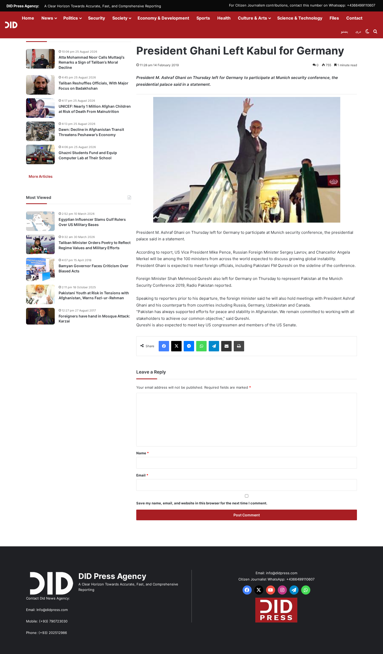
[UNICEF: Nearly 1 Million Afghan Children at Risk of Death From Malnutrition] (40, 108)
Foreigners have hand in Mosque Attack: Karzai (94, 318)
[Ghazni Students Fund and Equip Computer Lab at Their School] (40, 154)
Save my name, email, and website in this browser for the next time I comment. (201, 503)
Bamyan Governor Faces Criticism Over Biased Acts (93, 268)
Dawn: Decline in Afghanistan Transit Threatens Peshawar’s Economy (91, 132)
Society (119, 18)
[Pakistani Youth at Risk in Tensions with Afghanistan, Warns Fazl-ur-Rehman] (40, 294)
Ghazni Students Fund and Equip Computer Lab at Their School (88, 155)
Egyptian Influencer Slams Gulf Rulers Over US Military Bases (92, 222)
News (47, 18)
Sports (203, 18)
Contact (354, 18)
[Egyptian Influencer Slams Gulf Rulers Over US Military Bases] (40, 221)
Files (334, 18)
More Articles (41, 176)
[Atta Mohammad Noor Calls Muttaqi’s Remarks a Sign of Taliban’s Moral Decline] (40, 59)
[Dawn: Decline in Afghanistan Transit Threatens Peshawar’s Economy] (40, 131)
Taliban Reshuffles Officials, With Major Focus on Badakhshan (93, 86)
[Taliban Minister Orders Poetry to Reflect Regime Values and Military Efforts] (40, 244)
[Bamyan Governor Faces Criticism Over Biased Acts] (40, 269)
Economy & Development (163, 18)
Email (142, 475)
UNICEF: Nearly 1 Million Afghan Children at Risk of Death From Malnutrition (95, 109)
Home (28, 18)
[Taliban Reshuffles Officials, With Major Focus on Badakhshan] (40, 85)
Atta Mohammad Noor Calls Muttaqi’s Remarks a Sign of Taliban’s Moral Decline (92, 62)
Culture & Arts (252, 18)
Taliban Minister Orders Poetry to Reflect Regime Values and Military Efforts (95, 245)
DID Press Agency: (23, 6)
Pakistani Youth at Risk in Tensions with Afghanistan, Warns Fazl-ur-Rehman (94, 295)
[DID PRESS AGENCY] (11, 25)
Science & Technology (299, 18)
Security (96, 18)
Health (224, 18)
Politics (70, 18)
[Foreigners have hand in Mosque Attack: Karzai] (40, 316)
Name (142, 453)
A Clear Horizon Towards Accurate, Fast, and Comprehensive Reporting (102, 6)
